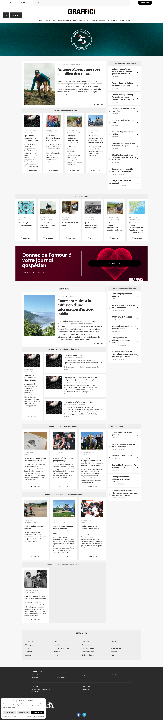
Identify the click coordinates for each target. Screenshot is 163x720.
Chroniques (50, 20)
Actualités (37, 20)
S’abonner (112, 20)
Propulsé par (30, 716)
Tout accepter (37, 712)
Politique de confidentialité (10, 716)
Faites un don (114, 263)
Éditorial (64, 289)
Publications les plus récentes (64, 110)
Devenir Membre (98, 20)
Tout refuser (9, 712)
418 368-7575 (86, 689)
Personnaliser (23, 712)
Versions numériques (67, 20)
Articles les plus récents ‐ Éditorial (63, 349)
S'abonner (145, 3)
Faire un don (125, 20)
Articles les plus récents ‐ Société (64, 427)
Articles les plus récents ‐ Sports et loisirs (64, 495)
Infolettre (84, 20)
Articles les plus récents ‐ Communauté (63, 565)
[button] (16, 15)
